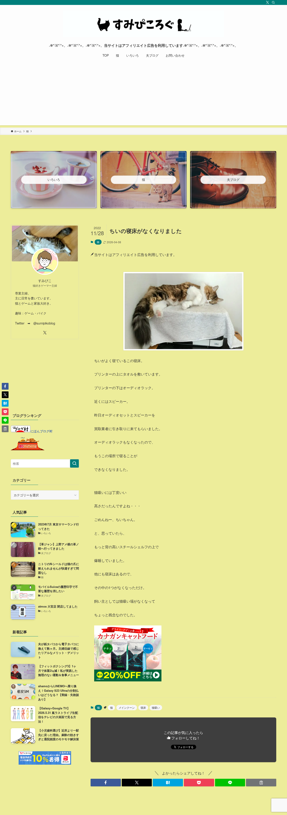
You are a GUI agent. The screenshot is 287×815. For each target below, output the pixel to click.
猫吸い (156, 707)
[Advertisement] (143, 94)
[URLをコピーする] (261, 782)
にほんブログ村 (41, 431)
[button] (106, 782)
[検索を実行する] (74, 463)
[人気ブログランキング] (27, 449)
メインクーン (127, 707)
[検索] (273, 2)
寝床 (143, 707)
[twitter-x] (267, 2)
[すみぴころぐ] (143, 23)
